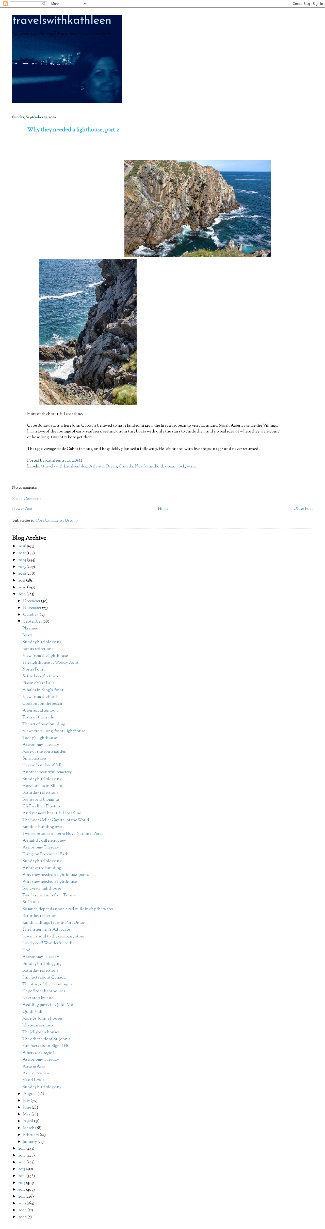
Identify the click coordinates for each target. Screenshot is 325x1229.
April (28, 1121)
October (31, 615)
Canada (126, 466)
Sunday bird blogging (41, 642)
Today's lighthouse (39, 738)
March (29, 1128)
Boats (27, 635)
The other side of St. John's (46, 1039)
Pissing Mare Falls (38, 683)
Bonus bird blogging (40, 800)
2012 (22, 1190)
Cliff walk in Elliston (41, 806)
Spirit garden (34, 759)
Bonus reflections (37, 649)
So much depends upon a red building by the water (67, 909)
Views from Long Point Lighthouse (53, 731)
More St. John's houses (42, 1019)
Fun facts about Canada (44, 978)
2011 (22, 1197)
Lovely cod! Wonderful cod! (47, 943)
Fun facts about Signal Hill (46, 1046)
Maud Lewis (33, 1080)
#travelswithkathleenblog (64, 466)
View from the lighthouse (45, 656)
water (192, 466)
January (30, 1142)
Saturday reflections (40, 676)
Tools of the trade (38, 717)
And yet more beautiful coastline (51, 813)
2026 (22, 546)
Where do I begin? (38, 1053)
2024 (22, 560)
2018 (22, 1149)
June (27, 1108)
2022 (22, 574)
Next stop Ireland (38, 998)
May (27, 1114)
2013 (22, 1183)
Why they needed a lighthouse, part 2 (55, 875)
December (32, 601)
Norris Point (33, 670)
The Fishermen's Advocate (46, 930)
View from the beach (40, 697)
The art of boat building (43, 724)
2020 (22, 587)
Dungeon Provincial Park (45, 854)
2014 (22, 1176)
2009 (22, 1210)
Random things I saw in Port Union (54, 923)
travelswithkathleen (61, 21)
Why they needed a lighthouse (49, 882)
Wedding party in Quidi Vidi (48, 1005)
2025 (22, 553)
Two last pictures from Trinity (49, 895)
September (33, 622)
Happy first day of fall (41, 765)
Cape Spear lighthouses (43, 991)
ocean (170, 466)
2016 (22, 1162)
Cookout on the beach (42, 704)
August (30, 1094)
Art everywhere (36, 1073)
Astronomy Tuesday (40, 745)
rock (181, 466)
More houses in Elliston (43, 786)
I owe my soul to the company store (53, 936)
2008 (22, 1217)
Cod (26, 950)
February (31, 1135)
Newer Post (22, 509)
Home (163, 509)
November (32, 608)
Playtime (30, 628)
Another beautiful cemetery (47, 772)
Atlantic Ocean (103, 466)
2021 (22, 581)
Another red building (41, 868)
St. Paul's (30, 902)
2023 (22, 567)
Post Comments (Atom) (57, 521)
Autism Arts (33, 1067)
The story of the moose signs (47, 984)
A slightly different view (44, 841)
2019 (22, 594)
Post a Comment (26, 499)
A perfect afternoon (40, 711)
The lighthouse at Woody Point (50, 663)
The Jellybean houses (41, 1032)
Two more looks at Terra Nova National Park (62, 834)
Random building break (43, 827)
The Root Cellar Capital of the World (55, 820)
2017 (22, 1156)
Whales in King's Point (42, 690)
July (27, 1101)
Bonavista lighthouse (41, 889)
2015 (22, 1169)
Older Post (303, 509)
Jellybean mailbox (38, 1025)
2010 (22, 1203)
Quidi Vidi (32, 1012)
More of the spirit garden (44, 752)
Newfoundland (149, 466)
